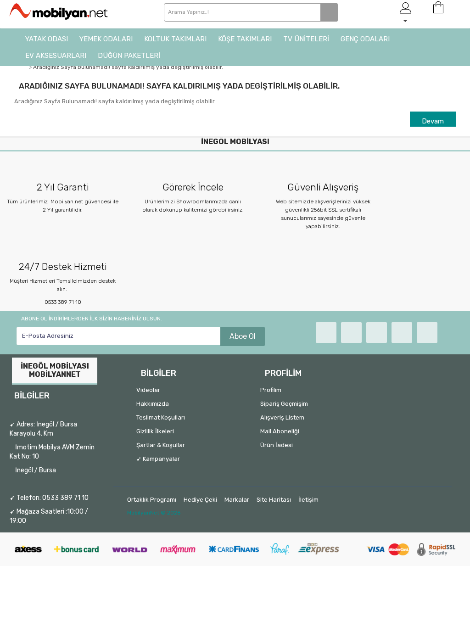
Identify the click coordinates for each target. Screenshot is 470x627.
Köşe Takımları (245, 39)
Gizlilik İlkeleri (155, 431)
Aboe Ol (242, 336)
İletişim (308, 499)
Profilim (270, 389)
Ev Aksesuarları (55, 55)
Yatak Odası (46, 39)
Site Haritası (274, 499)
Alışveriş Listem (282, 417)
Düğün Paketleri (129, 55)
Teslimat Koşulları (160, 417)
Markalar (236, 499)
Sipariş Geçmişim (284, 403)
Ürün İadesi (276, 445)
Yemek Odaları (106, 39)
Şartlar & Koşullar (160, 445)
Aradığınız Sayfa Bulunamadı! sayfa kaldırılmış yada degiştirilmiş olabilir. (128, 67)
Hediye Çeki (200, 499)
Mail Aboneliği (279, 431)
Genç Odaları (365, 39)
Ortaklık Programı (151, 499)
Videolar (148, 389)
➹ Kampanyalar (158, 458)
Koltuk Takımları (175, 39)
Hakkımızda (152, 403)
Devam (433, 121)
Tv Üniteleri (306, 39)
